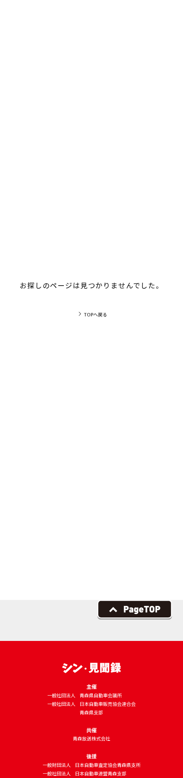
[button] (163, 19)
